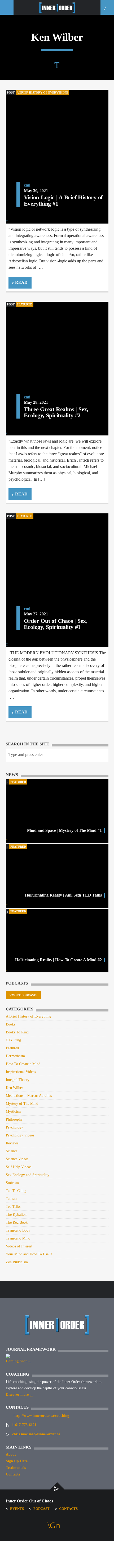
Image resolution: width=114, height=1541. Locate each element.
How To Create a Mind (23, 1064)
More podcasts (24, 995)
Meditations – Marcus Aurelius (29, 1096)
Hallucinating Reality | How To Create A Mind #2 (58, 960)
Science (11, 1151)
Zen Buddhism (17, 1262)
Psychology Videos (20, 1135)
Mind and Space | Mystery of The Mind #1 (64, 830)
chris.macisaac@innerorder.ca (36, 1434)
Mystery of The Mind (22, 1104)
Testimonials (16, 1468)
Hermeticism (15, 1056)
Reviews (12, 1143)
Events (17, 1509)
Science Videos (17, 1159)
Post (11, 92)
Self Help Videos (18, 1167)
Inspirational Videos (21, 1072)
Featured (24, 304)
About (11, 1454)
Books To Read (17, 1032)
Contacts (13, 1474)
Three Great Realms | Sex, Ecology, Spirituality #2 (56, 412)
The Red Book (17, 1222)
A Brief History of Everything (42, 92)
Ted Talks (13, 1207)
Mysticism (13, 1111)
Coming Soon (17, 1361)
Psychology (14, 1127)
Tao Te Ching (16, 1191)
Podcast (41, 1509)
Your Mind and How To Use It (29, 1254)
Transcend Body (18, 1230)
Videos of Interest (19, 1246)
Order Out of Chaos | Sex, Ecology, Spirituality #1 (55, 624)
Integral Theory (17, 1080)
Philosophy (14, 1119)
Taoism (11, 1199)
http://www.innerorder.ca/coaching (41, 1416)
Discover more (18, 1394)
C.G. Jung (13, 1040)
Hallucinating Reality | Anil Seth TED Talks (63, 895)
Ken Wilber (14, 1088)
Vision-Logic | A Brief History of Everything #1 (63, 200)
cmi (27, 185)
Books (10, 1024)
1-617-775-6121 (24, 1425)
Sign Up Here (17, 1461)
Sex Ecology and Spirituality (27, 1175)
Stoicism (12, 1183)
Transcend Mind (18, 1238)
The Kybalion (16, 1215)
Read (21, 282)
